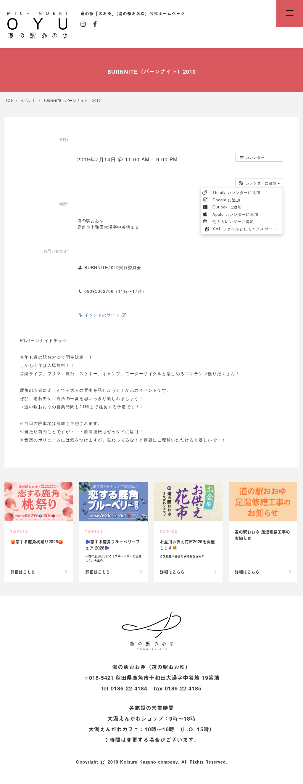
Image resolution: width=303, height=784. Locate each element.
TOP (9, 100)
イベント (28, 100)
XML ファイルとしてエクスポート (244, 229)
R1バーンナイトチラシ (43, 340)
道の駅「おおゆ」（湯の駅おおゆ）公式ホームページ (37, 24)
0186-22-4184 (129, 688)
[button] (259, 183)
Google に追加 (225, 200)
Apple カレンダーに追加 (234, 214)
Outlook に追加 (226, 207)
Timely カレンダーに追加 (235, 192)
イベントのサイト (102, 315)
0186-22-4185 (183, 688)
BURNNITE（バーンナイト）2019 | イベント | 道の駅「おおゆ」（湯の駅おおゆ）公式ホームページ (151, 631)
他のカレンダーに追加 (232, 221)
